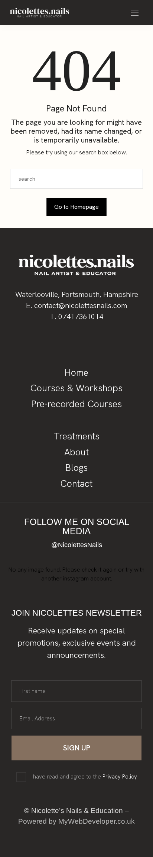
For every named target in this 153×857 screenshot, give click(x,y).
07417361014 (80, 316)
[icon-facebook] (38, 342)
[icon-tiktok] (114, 342)
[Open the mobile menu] (135, 13)
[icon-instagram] (63, 342)
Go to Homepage (76, 207)
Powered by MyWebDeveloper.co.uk (76, 821)
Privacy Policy (119, 776)
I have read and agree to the (83, 777)
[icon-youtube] (89, 342)
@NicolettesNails (76, 545)
